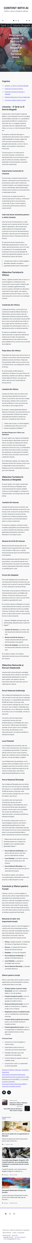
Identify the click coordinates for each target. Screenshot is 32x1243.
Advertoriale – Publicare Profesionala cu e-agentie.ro (16, 1230)
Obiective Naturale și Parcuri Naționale (17, 97)
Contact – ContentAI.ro (18, 1232)
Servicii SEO (15, 1235)
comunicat (12, 61)
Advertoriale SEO (7, 1232)
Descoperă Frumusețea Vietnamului (13, 1075)
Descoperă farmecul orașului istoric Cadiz (15, 1077)
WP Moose (17, 1239)
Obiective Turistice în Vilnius (14, 89)
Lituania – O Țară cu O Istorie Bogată (16, 86)
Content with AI (16, 8)
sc (3, 1144)
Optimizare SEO (6, 1235)
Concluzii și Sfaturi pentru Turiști (15, 100)
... (17, 1141)
